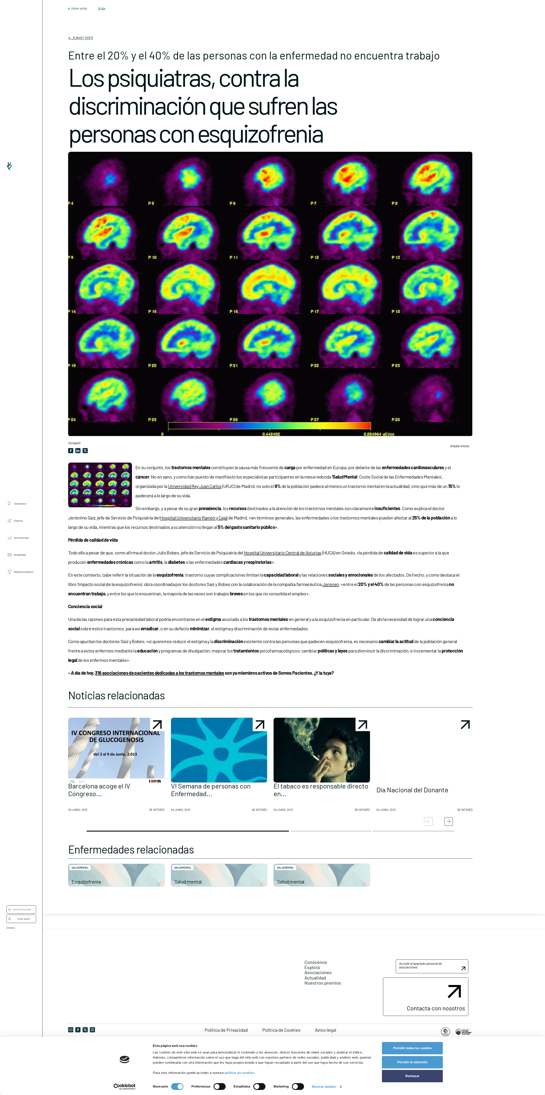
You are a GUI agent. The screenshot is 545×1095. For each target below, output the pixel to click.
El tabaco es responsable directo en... (321, 789)
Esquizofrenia (86, 881)
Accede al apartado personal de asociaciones (420, 965)
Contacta (10, 927)
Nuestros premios (24, 571)
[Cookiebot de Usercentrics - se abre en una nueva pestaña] (124, 1086)
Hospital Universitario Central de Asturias (282, 552)
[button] (116, 766)
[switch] (220, 1086)
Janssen (330, 584)
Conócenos (20, 503)
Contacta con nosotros (436, 1008)
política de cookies (239, 1073)
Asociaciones (21, 537)
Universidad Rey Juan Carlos (194, 486)
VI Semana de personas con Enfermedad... (211, 789)
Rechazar (412, 1076)
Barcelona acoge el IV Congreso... (99, 789)
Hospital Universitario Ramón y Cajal (193, 517)
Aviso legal (325, 1029)
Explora (18, 520)
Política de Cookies (281, 1029)
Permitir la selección (412, 1062)
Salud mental (80, 867)
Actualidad (20, 554)
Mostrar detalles (324, 1086)
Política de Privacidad (226, 1029)
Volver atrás (79, 8)
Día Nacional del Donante (412, 789)
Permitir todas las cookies (412, 1048)
